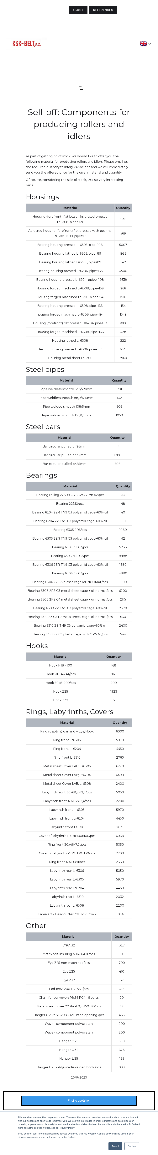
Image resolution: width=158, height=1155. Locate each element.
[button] (145, 43)
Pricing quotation (79, 1100)
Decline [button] (132, 1146)
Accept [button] (115, 1146)
